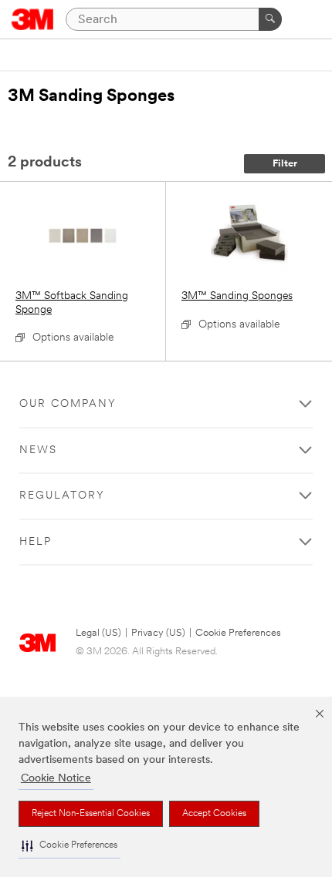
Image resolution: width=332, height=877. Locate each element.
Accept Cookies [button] (214, 813)
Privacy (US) (158, 633)
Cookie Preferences (238, 633)
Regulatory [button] (62, 496)
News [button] (38, 450)
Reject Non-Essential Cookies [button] (91, 813)
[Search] (270, 19)
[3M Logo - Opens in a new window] (33, 19)
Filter (285, 164)
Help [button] (35, 542)
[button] (69, 846)
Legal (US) (98, 633)
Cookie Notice (56, 779)
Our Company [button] (68, 404)
